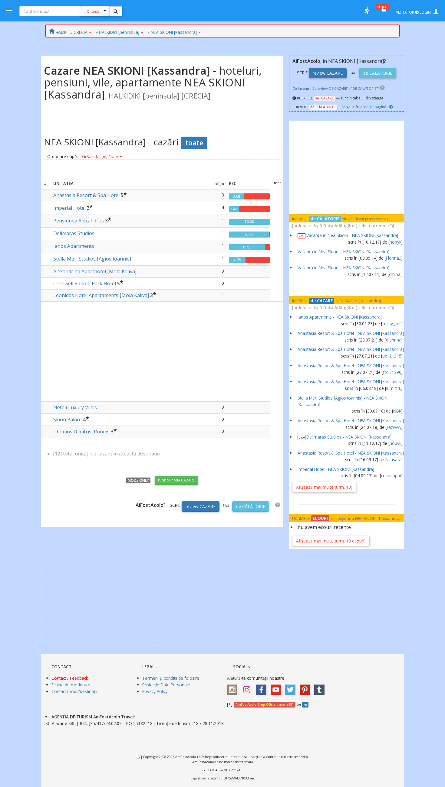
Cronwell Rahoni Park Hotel (84, 283)
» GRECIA (78, 32)
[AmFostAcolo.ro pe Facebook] (262, 687)
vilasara (394, 459)
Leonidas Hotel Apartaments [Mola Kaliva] (101, 295)
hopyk (395, 242)
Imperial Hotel (69, 208)
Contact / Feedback (69, 678)
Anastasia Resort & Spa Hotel (86, 195)
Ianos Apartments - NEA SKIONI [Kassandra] (340, 317)
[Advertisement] (162, 350)
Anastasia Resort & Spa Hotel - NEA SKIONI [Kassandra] (351, 333)
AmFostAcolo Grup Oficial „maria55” (264, 704)
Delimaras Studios (73, 233)
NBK (397, 411)
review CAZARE (201, 506)
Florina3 (393, 258)
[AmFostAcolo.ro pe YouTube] (277, 687)
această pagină (373, 106)
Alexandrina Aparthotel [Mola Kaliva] (95, 271)
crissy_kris (391, 323)
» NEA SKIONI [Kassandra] (172, 32)
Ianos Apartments (73, 246)
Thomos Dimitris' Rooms (81, 431)
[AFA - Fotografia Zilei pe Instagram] (248, 687)
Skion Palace (67, 419)
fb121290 (392, 372)
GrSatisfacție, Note (100, 156)
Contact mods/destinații (74, 691)
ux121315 (391, 356)
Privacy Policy (155, 691)
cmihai (395, 274)
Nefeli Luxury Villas (75, 407)
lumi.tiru (393, 388)
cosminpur (391, 475)
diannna (393, 340)
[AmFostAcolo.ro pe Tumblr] (321, 687)
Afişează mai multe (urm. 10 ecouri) (331, 541)
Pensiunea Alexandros (78, 220)
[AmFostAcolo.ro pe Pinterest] (306, 687)
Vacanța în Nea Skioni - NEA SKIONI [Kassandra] (352, 235)
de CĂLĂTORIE (250, 506)
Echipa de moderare (70, 685)
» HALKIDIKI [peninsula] (117, 32)
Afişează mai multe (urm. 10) (324, 487)
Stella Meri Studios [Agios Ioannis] (92, 258)
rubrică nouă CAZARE (176, 480)
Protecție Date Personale (166, 685)
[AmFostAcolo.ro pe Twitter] (291, 687)
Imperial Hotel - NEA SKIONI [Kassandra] (336, 469)
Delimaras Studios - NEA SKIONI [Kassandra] (348, 437)
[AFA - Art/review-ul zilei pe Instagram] (233, 687)
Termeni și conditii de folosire (170, 678)
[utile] (366, 10)
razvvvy (394, 427)
